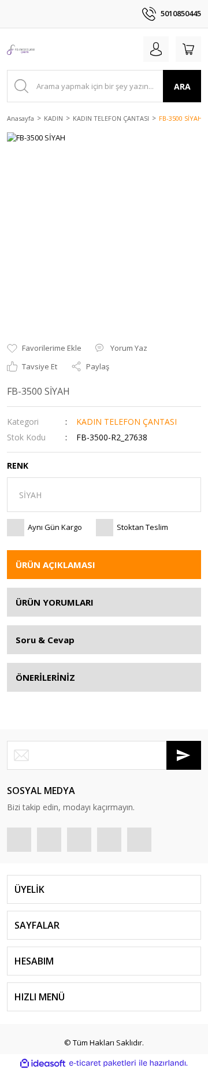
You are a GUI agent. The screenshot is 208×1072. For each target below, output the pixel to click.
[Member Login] (156, 49)
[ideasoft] (43, 1063)
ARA (182, 86)
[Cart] (188, 49)
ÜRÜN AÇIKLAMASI (55, 564)
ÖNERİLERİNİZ (45, 677)
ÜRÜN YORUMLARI (55, 602)
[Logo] (21, 49)
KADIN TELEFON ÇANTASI (126, 421)
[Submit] (183, 755)
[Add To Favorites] (44, 348)
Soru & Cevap (45, 640)
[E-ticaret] (102, 1063)
